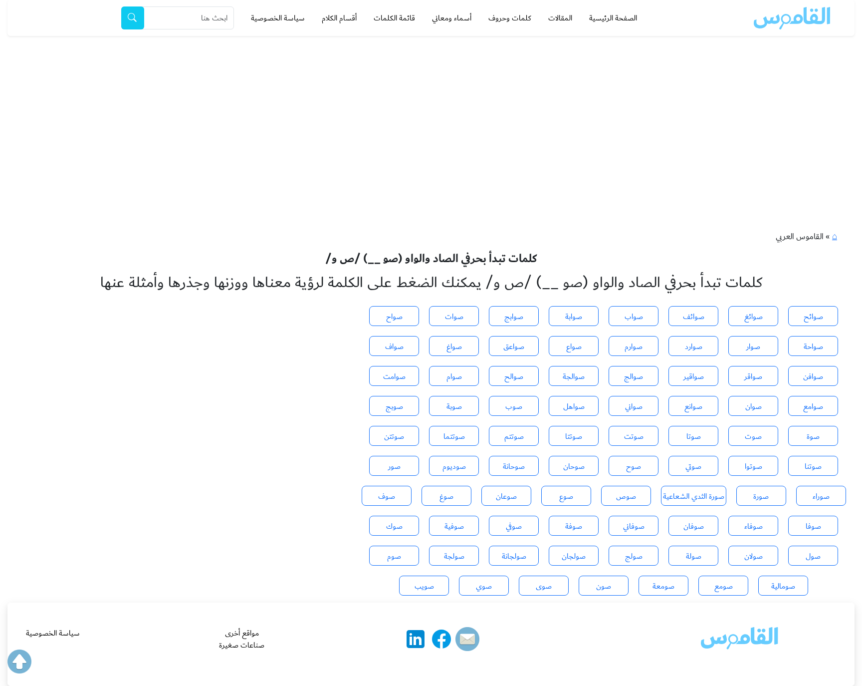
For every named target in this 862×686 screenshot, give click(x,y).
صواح (394, 316)
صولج (634, 556)
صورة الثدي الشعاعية (693, 496)
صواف (394, 346)
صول (813, 556)
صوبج (394, 406)
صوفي (514, 526)
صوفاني (634, 526)
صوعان (506, 496)
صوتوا (753, 466)
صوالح (513, 376)
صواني (634, 406)
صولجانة (514, 556)
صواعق (513, 346)
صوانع (693, 406)
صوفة (573, 526)
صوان (753, 406)
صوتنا (813, 466)
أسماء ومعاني (451, 17)
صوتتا (573, 436)
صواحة (813, 346)
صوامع (813, 406)
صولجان (574, 556)
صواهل (574, 406)
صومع (723, 586)
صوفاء (753, 526)
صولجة (454, 556)
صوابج (513, 316)
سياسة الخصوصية (278, 17)
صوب (513, 406)
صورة (761, 496)
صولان (753, 556)
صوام (454, 376)
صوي (484, 586)
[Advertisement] (431, 111)
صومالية (783, 586)
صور (394, 466)
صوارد (693, 346)
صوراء (821, 496)
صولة (693, 556)
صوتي (693, 466)
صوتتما (454, 436)
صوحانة (514, 466)
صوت (753, 436)
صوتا (693, 436)
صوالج (633, 376)
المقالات (560, 17)
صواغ (454, 346)
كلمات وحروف (509, 17)
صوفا (813, 526)
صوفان (693, 526)
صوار (753, 346)
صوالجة (574, 376)
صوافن (813, 376)
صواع (574, 346)
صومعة (663, 586)
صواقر (753, 376)
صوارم (634, 346)
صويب (424, 586)
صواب (634, 316)
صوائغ (753, 316)
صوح (633, 466)
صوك (394, 526)
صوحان (574, 466)
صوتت (634, 436)
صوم (394, 556)
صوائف (693, 316)
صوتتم (514, 436)
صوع (566, 496)
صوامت (394, 376)
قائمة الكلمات (394, 17)
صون (603, 586)
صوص (626, 496)
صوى (544, 586)
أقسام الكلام (339, 17)
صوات (454, 316)
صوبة (454, 406)
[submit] (132, 17)
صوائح (813, 316)
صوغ (446, 496)
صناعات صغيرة (241, 645)
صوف (386, 496)
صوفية (454, 526)
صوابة (573, 316)
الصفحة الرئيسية (613, 17)
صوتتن (394, 436)
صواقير (693, 376)
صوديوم (454, 466)
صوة (813, 436)
